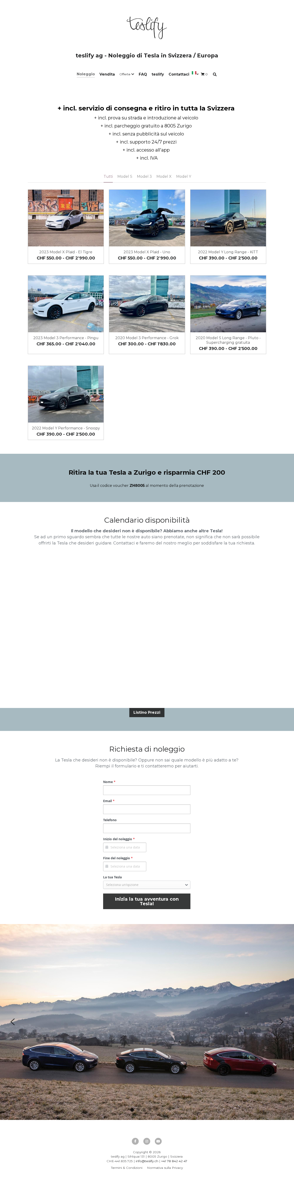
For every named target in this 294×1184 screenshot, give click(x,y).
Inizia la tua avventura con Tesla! (147, 901)
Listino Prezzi (146, 712)
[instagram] (146, 1141)
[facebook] (135, 1141)
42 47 (182, 1161)
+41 (164, 1161)
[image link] (146, 27)
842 (175, 1161)
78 (169, 1161)
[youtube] (158, 1141)
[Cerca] (214, 74)
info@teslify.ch (147, 1161)
